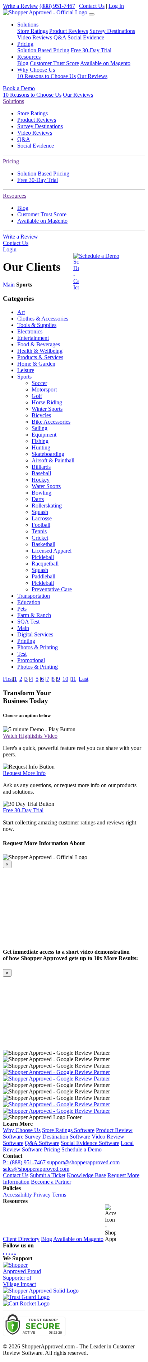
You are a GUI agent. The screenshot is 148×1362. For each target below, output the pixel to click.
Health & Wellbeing (40, 351)
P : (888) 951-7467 (24, 1162)
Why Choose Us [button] (36, 70)
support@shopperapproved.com (83, 1162)
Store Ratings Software (68, 1130)
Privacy (42, 1195)
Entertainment (33, 338)
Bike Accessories (51, 422)
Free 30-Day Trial (91, 50)
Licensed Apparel (51, 551)
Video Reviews (34, 37)
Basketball (43, 544)
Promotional (31, 660)
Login (10, 249)
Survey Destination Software (57, 1137)
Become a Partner (51, 1182)
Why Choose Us (22, 1130)
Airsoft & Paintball (53, 460)
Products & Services (40, 357)
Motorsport (44, 389)
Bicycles (41, 415)
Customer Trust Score (54, 63)
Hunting (41, 447)
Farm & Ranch (34, 615)
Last (83, 679)
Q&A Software (42, 1143)
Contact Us (92, 6)
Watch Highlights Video (30, 736)
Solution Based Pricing (43, 50)
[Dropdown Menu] (91, 14)
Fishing (40, 441)
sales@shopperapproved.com (36, 1169)
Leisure (25, 370)
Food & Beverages (38, 344)
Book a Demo (19, 88)
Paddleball (43, 576)
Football (41, 525)
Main (9, 284)
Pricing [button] (25, 44)
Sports (24, 377)
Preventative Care (52, 589)
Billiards (41, 467)
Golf (37, 396)
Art (21, 312)
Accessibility (17, 1195)
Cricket (40, 538)
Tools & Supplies (36, 325)
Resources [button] (29, 57)
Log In (116, 6)
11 (73, 679)
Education (28, 602)
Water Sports (46, 486)
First (8, 679)
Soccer (39, 383)
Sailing (39, 428)
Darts (38, 499)
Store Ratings (32, 31)
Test (22, 654)
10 (65, 679)
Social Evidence (86, 37)
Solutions (13, 101)
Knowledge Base (86, 1175)
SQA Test (28, 622)
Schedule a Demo (99, 256)
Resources (14, 196)
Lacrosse (42, 518)
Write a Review (20, 6)
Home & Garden (36, 364)
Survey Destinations (112, 31)
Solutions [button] (27, 24)
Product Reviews (68, 31)
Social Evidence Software (90, 1143)
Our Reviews (92, 76)
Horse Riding (47, 402)
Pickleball (43, 557)
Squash (40, 512)
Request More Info (24, 773)
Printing (26, 641)
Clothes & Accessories (42, 319)
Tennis (39, 531)
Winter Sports (47, 409)
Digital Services (35, 634)
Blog (22, 63)
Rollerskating (47, 505)
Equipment (44, 435)
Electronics (29, 331)
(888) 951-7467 (57, 6)
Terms (59, 1195)
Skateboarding (48, 454)
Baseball (41, 473)
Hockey (41, 480)
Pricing (11, 161)
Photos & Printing (37, 647)
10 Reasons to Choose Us (46, 76)
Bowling (41, 493)
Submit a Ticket (47, 1175)
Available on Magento (105, 63)
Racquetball (45, 563)
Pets (22, 609)
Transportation (33, 596)
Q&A (60, 37)
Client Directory (21, 1239)
